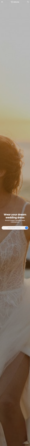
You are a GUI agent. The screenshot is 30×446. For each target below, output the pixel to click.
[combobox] (15, 227)
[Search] (28, 2)
